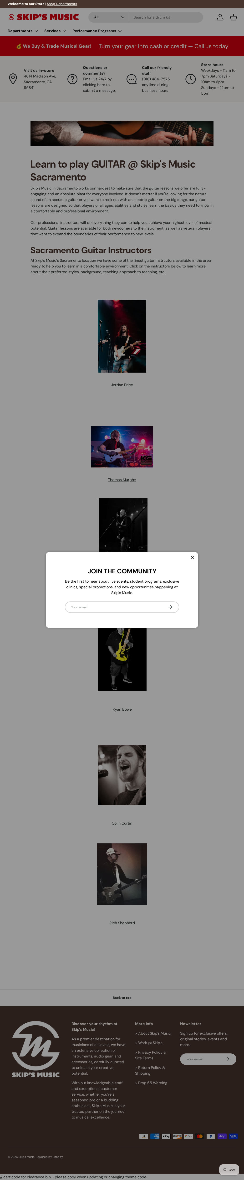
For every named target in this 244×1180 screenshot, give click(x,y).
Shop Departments (62, 4)
